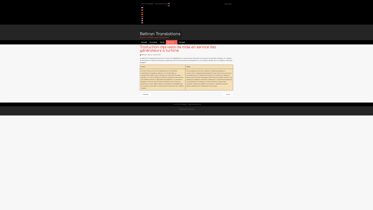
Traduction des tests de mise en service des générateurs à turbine (178, 48)
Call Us (147, 4)
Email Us (161, 4)
